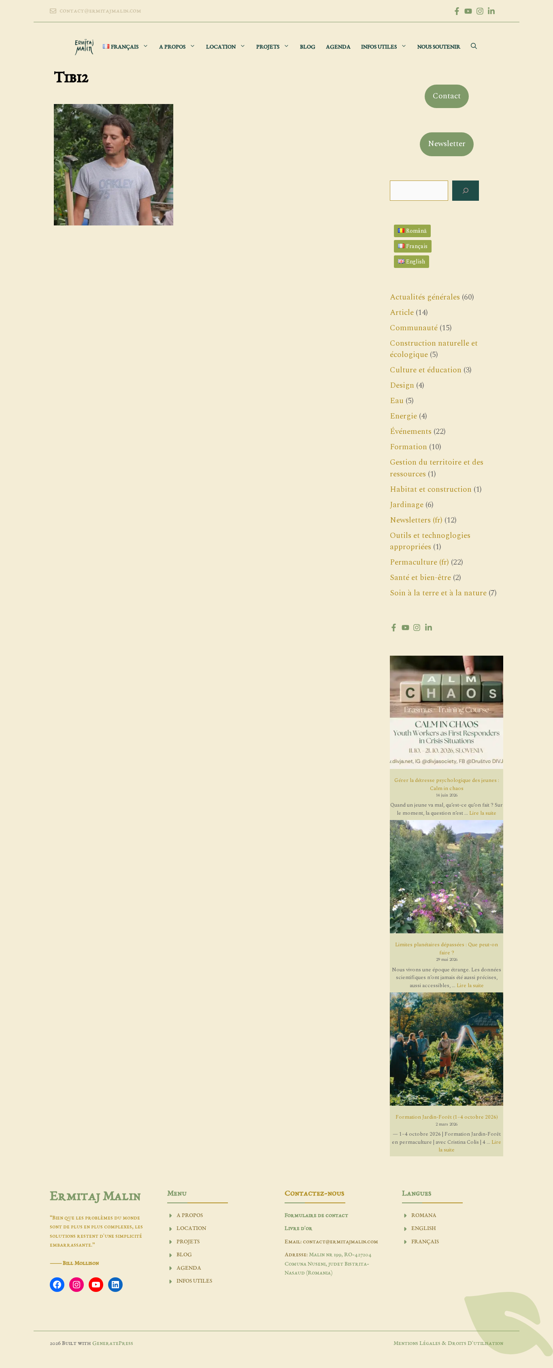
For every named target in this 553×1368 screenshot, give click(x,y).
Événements (411, 432)
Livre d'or (299, 1229)
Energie (403, 416)
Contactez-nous (314, 1194)
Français (425, 1242)
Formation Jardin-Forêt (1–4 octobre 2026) (447, 1117)
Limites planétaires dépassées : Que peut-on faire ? (446, 949)
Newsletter (447, 144)
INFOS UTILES (194, 1281)
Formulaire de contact (316, 1216)
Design (402, 385)
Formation (408, 447)
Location (221, 47)
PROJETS (188, 1242)
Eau (397, 401)
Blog (307, 47)
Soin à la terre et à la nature (438, 593)
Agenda (338, 47)
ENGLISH (423, 1229)
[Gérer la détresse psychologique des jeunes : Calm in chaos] (446, 714)
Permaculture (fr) (419, 562)
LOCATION (191, 1229)
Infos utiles (379, 47)
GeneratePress (112, 1343)
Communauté (414, 328)
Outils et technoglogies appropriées (430, 541)
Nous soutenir (438, 47)
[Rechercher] (465, 191)
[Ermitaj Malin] (84, 47)
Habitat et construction (431, 489)
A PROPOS (190, 1216)
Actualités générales (425, 297)
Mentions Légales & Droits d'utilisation (448, 1343)
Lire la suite (482, 813)
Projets (267, 47)
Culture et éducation (426, 370)
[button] (474, 47)
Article (402, 313)
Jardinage (406, 505)
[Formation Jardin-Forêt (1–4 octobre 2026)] (446, 1050)
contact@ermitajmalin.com (100, 11)
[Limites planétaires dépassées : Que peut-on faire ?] (446, 878)
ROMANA (423, 1216)
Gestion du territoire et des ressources (436, 468)
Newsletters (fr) (416, 520)
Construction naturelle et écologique (434, 349)
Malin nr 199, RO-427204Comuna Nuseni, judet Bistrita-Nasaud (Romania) (328, 1264)
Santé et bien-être (420, 578)
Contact (447, 96)
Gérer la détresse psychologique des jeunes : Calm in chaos (446, 784)
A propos (172, 47)
